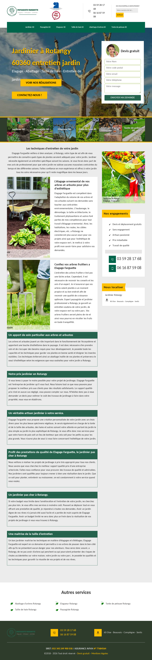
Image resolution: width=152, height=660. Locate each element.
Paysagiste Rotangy (69, 610)
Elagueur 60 (60, 27)
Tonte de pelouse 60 (119, 27)
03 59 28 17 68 (99, 7)
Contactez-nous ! (29, 95)
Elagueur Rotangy (68, 604)
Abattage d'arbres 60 (97, 27)
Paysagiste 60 (45, 27)
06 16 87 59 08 (99, 15)
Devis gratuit (83, 653)
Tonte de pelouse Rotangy (118, 604)
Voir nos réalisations (41, 82)
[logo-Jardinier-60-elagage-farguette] (22, 11)
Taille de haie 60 (77, 27)
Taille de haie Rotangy (25, 610)
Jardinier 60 (29, 27)
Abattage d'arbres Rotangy (28, 604)
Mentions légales (99, 653)
